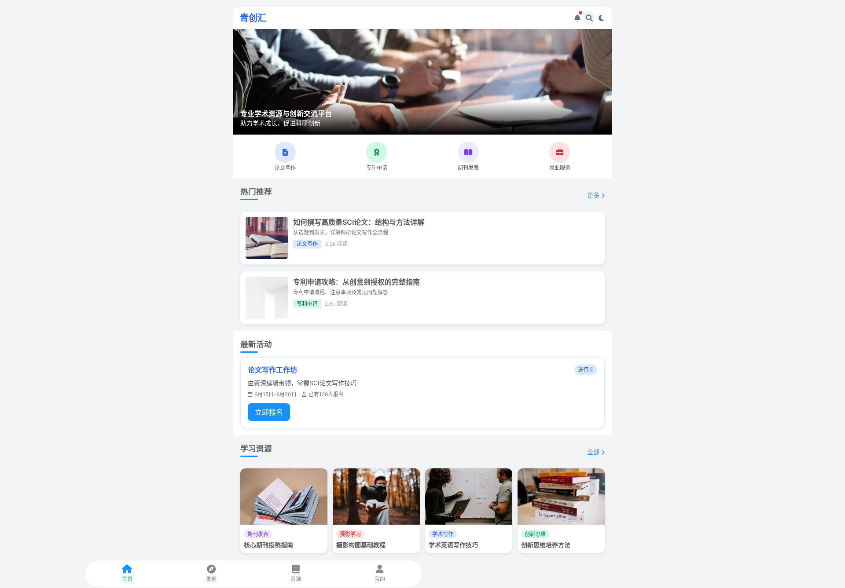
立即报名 (269, 412)
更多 (594, 195)
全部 (594, 452)
